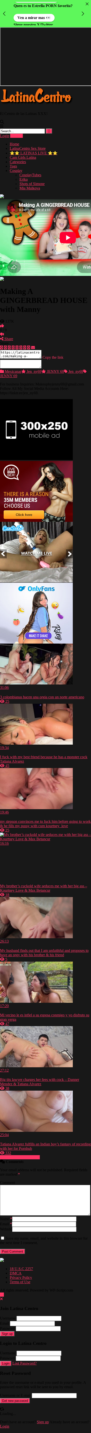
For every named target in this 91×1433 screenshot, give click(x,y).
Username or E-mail (15, 1391)
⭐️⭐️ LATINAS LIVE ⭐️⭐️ (34, 149)
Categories (18, 157)
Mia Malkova (29, 184)
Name (6, 1214)
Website (6, 1225)
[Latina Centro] (36, 101)
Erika (23, 175)
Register (16, 131)
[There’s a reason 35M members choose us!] (36, 516)
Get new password (15, 1396)
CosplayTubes (30, 171)
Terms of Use (20, 1277)
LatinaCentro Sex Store (28, 144)
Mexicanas (12, 367)
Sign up (7, 1329)
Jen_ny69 (33, 367)
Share (8, 334)
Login (4, 131)
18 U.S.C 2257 (21, 1264)
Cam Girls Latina (23, 153)
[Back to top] (2, 1290)
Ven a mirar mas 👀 (34, 16)
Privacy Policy (21, 1273)
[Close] (87, 4)
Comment (7, 1178)
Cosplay (16, 166)
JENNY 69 (55, 367)
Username (8, 1314)
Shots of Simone (32, 179)
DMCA (16, 1269)
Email (6, 1220)
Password (7, 1324)
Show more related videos (20, 1153)
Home (14, 140)
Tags (13, 162)
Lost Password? (24, 1359)
